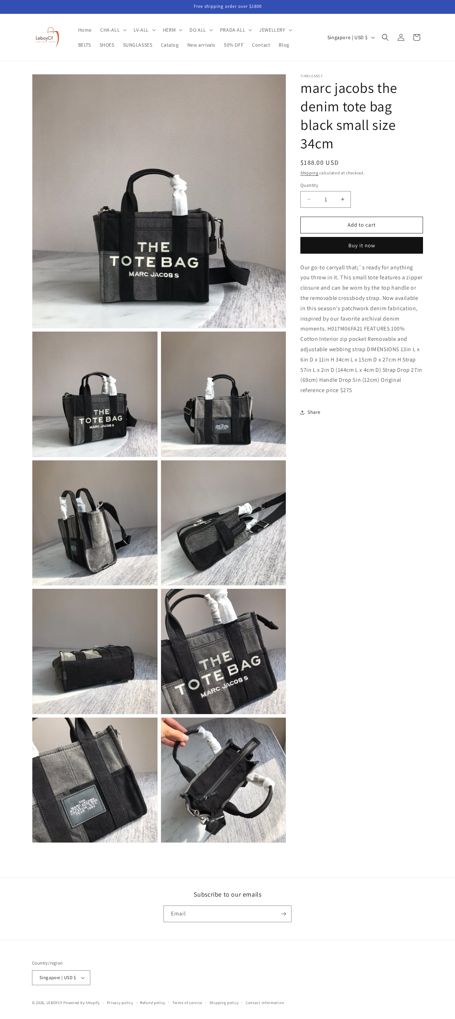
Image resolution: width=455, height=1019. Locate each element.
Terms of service (187, 1002)
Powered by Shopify (81, 1002)
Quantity (309, 185)
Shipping (309, 172)
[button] (112, 29)
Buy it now (361, 245)
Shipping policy (224, 1002)
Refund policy (152, 1002)
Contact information (265, 1002)
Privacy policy (120, 1002)
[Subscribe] (283, 914)
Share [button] (314, 412)
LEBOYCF (55, 1002)
